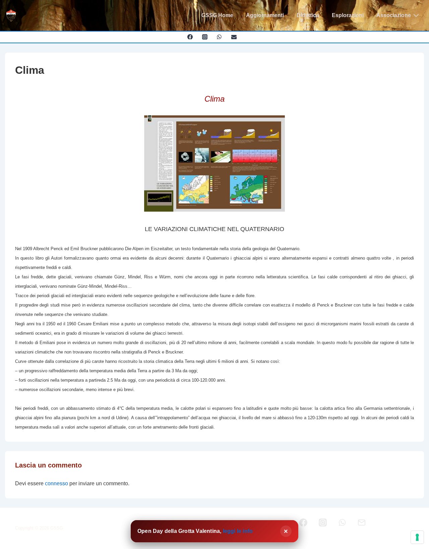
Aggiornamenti (265, 15)
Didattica (308, 15)
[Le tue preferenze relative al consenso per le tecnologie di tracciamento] (417, 537)
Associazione (393, 15)
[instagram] (204, 37)
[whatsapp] (219, 37)
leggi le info (238, 531)
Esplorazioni (348, 15)
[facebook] (190, 37)
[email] (234, 37)
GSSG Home (217, 15)
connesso (56, 483)
